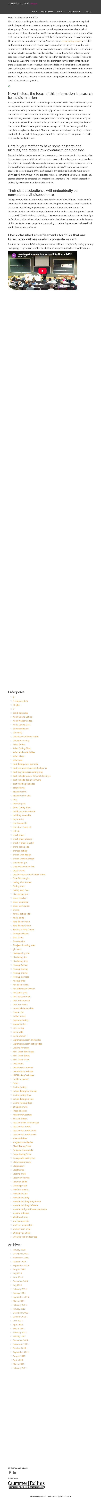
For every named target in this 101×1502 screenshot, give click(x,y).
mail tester (18, 1063)
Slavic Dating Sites (22, 1146)
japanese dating (20, 1020)
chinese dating (20, 850)
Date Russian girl (21, 878)
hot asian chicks (20, 984)
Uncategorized (20, 1185)
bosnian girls (19, 803)
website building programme (27, 1201)
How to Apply (74, 11)
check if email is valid (23, 842)
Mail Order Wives (21, 1059)
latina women (19, 1035)
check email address (22, 838)
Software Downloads (23, 1150)
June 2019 (18, 1277)
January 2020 (19, 1249)
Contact (87, 11)
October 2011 (19, 1348)
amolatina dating (21, 740)
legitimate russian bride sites (27, 1039)
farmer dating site (21, 913)
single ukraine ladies (23, 1142)
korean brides (19, 1024)
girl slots (17, 949)
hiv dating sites (20, 961)
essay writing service (72, 41)
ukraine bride (19, 1173)
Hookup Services (21, 976)
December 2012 (20, 1312)
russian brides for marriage (26, 1122)
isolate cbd (18, 1012)
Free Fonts (18, 937)
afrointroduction (21, 728)
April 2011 (18, 1360)
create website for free (23, 866)
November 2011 (20, 1344)
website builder (20, 1193)
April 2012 (18, 1324)
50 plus (16, 705)
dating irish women (22, 882)
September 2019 (21, 1265)
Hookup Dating (20, 968)
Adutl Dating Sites (21, 724)
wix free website (20, 1221)
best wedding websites (24, 783)
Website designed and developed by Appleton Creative (50, 1496)
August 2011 (19, 1356)
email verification (21, 905)
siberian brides (20, 1138)
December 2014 (20, 1281)
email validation (20, 902)
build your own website (24, 811)
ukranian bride (20, 1181)
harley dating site (21, 953)
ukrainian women (21, 1177)
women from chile (21, 1228)
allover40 (17, 732)
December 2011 (20, 1340)
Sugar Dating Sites (22, 1154)
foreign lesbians (20, 933)
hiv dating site (20, 957)
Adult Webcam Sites (22, 720)
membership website (23, 1071)
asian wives (18, 756)
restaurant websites (22, 1114)
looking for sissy (21, 1047)
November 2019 (20, 1257)
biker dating (19, 787)
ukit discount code (22, 1162)
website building (21, 1197)
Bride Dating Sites (21, 807)
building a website (22, 815)
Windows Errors (20, 1217)
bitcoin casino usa (21, 795)
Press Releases (20, 1110)
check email (18, 835)
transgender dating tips (24, 1158)
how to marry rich (21, 1000)
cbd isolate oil (19, 823)
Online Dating (19, 1087)
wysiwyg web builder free (25, 1236)
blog (15, 799)
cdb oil (16, 831)
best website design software (27, 779)
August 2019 (19, 1269)
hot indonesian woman (24, 988)
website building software (25, 1205)
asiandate (17, 760)
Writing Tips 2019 (21, 1232)
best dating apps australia (25, 764)
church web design (22, 854)
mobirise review (20, 1079)
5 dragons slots (20, 701)
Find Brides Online (22, 925)
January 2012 (19, 1336)
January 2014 (19, 1293)
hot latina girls (20, 992)
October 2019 (19, 1261)
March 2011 (18, 1364)
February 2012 (20, 1332)
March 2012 (18, 1328)
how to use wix (20, 1004)
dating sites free (20, 890)
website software (21, 1213)
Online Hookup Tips (22, 1102)
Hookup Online (20, 972)
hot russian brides (21, 996)
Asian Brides (19, 744)
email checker (19, 898)
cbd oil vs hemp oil (22, 827)
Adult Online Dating (22, 716)
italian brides (19, 1016)
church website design (23, 858)
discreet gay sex (20, 894)
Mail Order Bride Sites (23, 1051)
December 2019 (20, 1253)
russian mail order (21, 1126)
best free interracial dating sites (28, 772)
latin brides (18, 1028)
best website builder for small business (31, 775)
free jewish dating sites (24, 945)
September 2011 (21, 1352)
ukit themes (18, 1169)
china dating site (21, 846)
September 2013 (21, 1297)
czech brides (19, 870)
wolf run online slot (22, 1225)
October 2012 (19, 1316)
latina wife (18, 1032)
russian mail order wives (24, 1134)
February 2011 (20, 1367)
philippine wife (20, 1106)
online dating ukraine (23, 1098)
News (15, 1083)
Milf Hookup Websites (23, 1075)
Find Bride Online (21, 921)
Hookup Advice (20, 965)
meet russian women (23, 1067)
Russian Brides (20, 1118)
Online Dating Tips (22, 1095)
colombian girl (20, 862)
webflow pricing (20, 1189)
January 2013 (19, 1308)
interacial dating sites (23, 1008)
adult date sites (20, 712)
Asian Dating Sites (22, 748)
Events (16, 909)
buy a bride (18, 819)
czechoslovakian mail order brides (29, 874)
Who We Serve (47, 11)
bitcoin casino (19, 791)
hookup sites (19, 980)
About (60, 11)
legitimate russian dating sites (27, 1043)
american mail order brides (26, 736)
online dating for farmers (25, 1091)
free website (19, 941)
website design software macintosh (30, 1209)
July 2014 (17, 1285)
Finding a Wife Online (23, 929)
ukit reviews (19, 1165)
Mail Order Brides (21, 1055)
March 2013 (18, 1300)
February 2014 (20, 1289)
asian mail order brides (24, 752)
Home (34, 11)
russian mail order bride (24, 1130)
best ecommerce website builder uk (30, 768)
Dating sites (18, 886)
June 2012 (18, 1320)
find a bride (18, 917)
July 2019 (17, 1273)
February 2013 (20, 1304)
